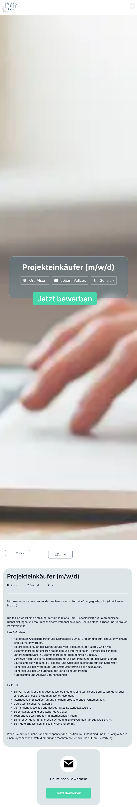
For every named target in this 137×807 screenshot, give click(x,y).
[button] (132, 6)
